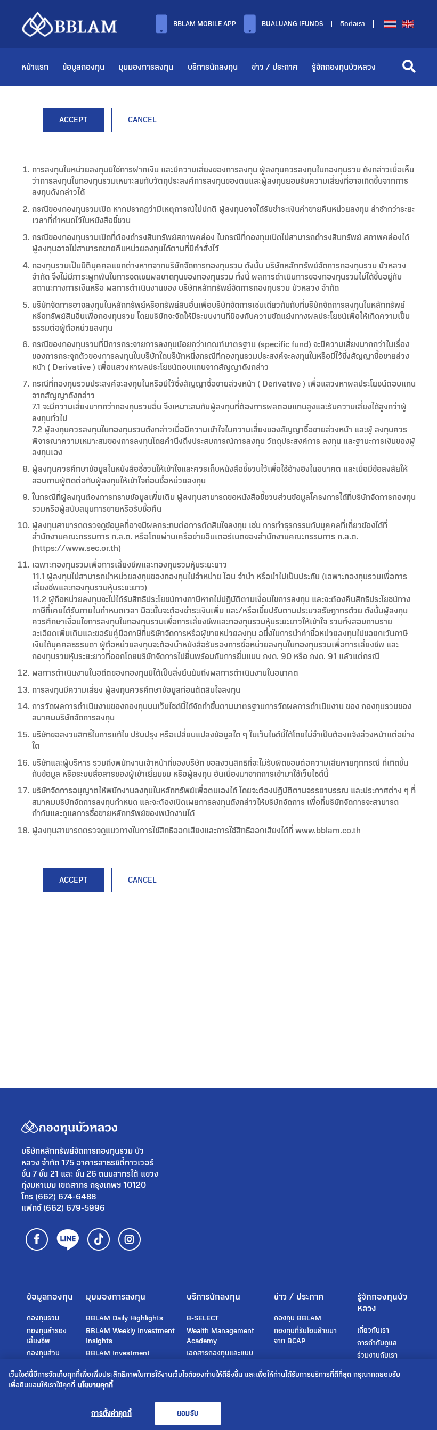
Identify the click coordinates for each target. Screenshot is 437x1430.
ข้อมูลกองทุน (83, 67)
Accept (73, 120)
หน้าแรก (34, 67)
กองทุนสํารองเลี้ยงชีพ (47, 1336)
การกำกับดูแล (377, 1343)
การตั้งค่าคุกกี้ (111, 1413)
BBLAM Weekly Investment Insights (130, 1336)
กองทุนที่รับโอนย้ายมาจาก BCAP (305, 1336)
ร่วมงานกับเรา (377, 1355)
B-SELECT (203, 1318)
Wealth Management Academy (220, 1336)
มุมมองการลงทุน (145, 67)
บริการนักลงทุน (213, 67)
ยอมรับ (187, 1413)
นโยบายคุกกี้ (95, 1385)
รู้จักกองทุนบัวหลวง (344, 67)
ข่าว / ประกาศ (275, 67)
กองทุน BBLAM (297, 1318)
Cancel (142, 120)
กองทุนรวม (43, 1318)
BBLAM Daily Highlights (124, 1318)
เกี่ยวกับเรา (373, 1330)
